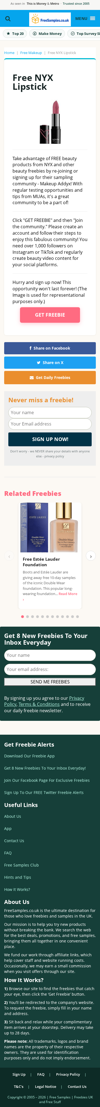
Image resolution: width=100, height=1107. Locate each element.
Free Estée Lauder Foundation (41, 561)
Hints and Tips (17, 877)
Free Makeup (31, 52)
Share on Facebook (52, 348)
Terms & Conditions (39, 704)
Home (9, 52)
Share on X (53, 362)
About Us (12, 816)
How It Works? (17, 889)
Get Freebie (50, 314)
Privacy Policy (68, 1074)
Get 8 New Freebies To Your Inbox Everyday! (45, 768)
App (8, 828)
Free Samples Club (21, 865)
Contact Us (14, 840)
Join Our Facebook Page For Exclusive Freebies (47, 780)
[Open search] (8, 19)
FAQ (8, 852)
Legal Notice (45, 1086)
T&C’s (18, 1086)
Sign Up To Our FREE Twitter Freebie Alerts (44, 792)
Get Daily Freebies (53, 377)
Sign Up (19, 1074)
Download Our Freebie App (29, 755)
